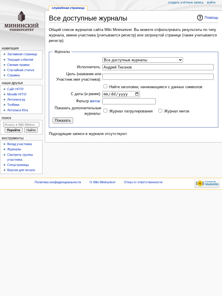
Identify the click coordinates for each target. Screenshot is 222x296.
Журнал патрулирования (131, 111)
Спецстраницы (18, 164)
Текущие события (20, 59)
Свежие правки (18, 64)
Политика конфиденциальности (58, 182)
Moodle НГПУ (17, 94)
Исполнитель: (89, 67)
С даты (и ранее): (86, 94)
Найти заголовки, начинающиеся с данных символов (155, 87)
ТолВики (13, 104)
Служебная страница (68, 8)
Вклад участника (19, 144)
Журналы (14, 149)
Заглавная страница (22, 54)
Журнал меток (176, 111)
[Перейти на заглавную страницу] (22, 22)
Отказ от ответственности (143, 182)
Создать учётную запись (186, 2)
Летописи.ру (16, 99)
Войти (211, 2)
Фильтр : (88, 101)
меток (95, 101)
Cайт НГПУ (15, 89)
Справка (13, 75)
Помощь (211, 18)
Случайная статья (20, 70)
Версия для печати (21, 170)
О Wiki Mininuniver (103, 182)
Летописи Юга (17, 110)
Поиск (6, 118)
